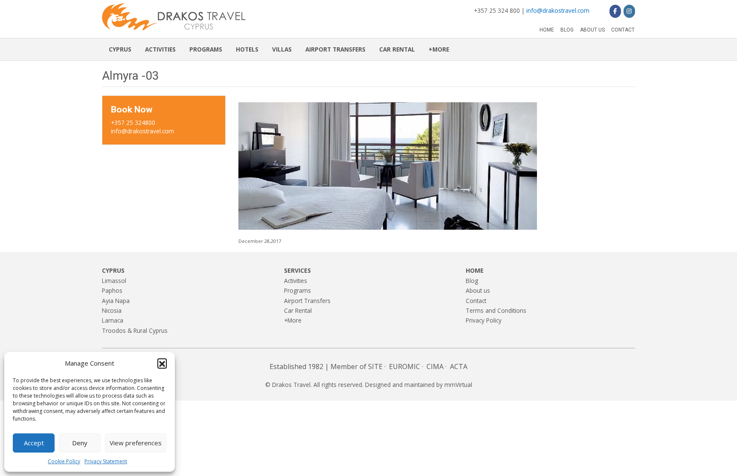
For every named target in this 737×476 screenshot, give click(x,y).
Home (547, 30)
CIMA (435, 366)
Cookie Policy (64, 461)
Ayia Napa (116, 301)
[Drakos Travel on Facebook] (615, 11)
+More (439, 49)
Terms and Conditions (496, 310)
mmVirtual (458, 385)
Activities (160, 49)
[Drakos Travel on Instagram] (629, 11)
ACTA (458, 366)
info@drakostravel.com (557, 10)
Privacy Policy (484, 320)
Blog (567, 30)
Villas (282, 49)
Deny (79, 442)
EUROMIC (404, 366)
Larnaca (112, 320)
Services (297, 270)
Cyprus (120, 49)
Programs (205, 49)
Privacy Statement (105, 461)
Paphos (112, 290)
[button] (162, 363)
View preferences (136, 442)
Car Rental (397, 49)
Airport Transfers (335, 49)
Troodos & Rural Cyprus (135, 330)
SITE (375, 366)
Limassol (114, 281)
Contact (623, 30)
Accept (34, 442)
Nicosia (112, 310)
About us (592, 30)
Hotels (247, 49)
